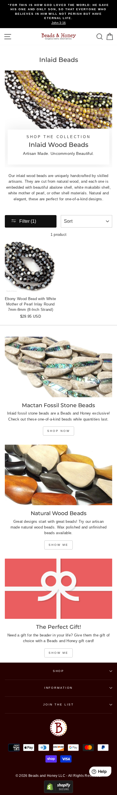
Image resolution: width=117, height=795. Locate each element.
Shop (58, 671)
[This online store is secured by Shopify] (58, 792)
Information (58, 687)
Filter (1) (27, 221)
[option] (58, 14)
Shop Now (58, 430)
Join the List (58, 704)
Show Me (58, 544)
